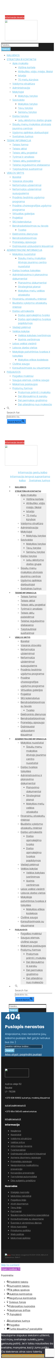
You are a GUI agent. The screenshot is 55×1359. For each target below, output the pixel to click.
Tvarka (22, 230)
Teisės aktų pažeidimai (26, 161)
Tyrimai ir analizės (23, 157)
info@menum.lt (13, 1119)
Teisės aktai (19, 148)
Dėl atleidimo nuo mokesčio (35, 404)
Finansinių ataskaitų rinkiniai (29, 299)
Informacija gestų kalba (32, 472)
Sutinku (6, 1355)
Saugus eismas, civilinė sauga (30, 380)
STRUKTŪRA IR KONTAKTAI (21, 59)
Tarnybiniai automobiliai (24, 1176)
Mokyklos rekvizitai (21, 1196)
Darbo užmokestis (23, 311)
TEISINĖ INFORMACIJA (19, 140)
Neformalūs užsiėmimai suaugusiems (29, 661)
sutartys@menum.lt (15, 1105)
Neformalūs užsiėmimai (26, 185)
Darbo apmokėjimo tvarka (34, 315)
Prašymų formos (22, 388)
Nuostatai (16, 1134)
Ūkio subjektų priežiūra (23, 1180)
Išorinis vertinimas (29, 339)
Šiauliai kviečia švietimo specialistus (30, 1215)
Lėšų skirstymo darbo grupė (35, 120)
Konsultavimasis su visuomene (31, 368)
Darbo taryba (20, 116)
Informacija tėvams (14, 17)
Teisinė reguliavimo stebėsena (31, 165)
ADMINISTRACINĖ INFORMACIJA (24, 250)
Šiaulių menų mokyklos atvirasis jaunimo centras (32, 572)
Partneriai (16, 1211)
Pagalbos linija (18, 1200)
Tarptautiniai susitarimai (27, 169)
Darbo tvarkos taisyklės (26, 270)
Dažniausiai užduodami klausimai (32, 246)
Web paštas (17, 1234)
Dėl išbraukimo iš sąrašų (32, 396)
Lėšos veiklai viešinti (24, 343)
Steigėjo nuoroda (20, 1192)
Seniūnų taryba (27, 112)
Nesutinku (16, 1355)
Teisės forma (20, 144)
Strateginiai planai (29, 286)
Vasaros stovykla (22, 181)
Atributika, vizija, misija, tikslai (35, 71)
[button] (8, 408)
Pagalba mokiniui (22, 376)
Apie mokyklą (20, 63)
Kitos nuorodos (19, 1226)
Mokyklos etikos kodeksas (33, 359)
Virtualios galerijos (23, 213)
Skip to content (10, 1265)
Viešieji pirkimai (21, 327)
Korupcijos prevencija (15, 14)
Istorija (22, 75)
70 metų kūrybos (28, 79)
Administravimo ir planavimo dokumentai (31, 779)
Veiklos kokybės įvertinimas (34, 335)
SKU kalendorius (21, 221)
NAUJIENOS (13, 55)
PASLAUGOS (14, 372)
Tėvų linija (16, 1207)
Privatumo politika (21, 1230)
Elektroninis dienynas (25, 234)
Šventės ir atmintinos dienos (26, 1223)
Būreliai (16, 177)
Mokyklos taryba (28, 104)
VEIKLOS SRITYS (15, 173)
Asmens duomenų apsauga (26, 1157)
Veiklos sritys (18, 1142)
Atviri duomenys (19, 1203)
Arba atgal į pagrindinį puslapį (23, 1054)
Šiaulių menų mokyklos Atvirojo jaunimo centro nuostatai (32, 262)
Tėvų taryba (25, 108)
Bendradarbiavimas (24, 238)
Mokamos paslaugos (25, 384)
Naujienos (16, 1130)
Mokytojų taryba (28, 96)
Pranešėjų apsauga (24, 242)
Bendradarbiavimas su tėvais (30, 226)
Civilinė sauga (21, 364)
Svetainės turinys (22, 136)
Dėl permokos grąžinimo (32, 400)
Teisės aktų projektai (24, 152)
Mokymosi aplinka (20, 1238)
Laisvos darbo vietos (24, 347)
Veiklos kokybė (21, 331)
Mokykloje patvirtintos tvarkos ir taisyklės (33, 901)
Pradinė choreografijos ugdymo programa (32, 682)
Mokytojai (18, 92)
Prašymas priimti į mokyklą (34, 392)
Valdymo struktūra (23, 83)
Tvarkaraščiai (18, 1150)
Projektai (17, 217)
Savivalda (18, 100)
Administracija (21, 88)
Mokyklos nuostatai (24, 254)
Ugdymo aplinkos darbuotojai (30, 132)
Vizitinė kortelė (26, 67)
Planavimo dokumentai (32, 282)
